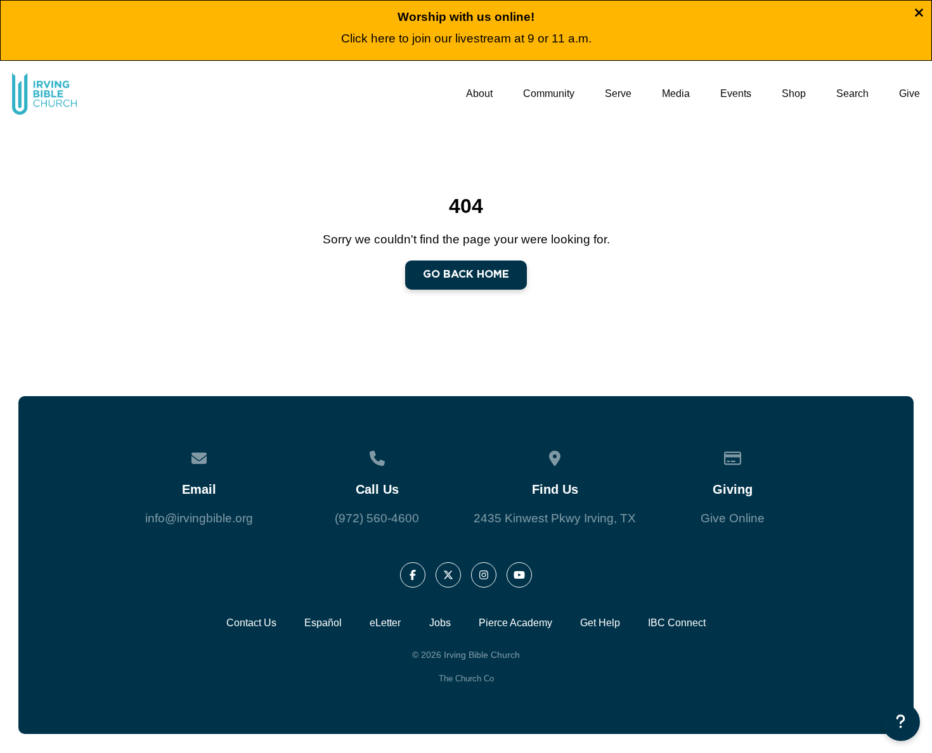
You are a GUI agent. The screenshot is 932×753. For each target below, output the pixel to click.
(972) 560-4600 (377, 518)
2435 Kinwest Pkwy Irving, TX (555, 518)
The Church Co (466, 678)
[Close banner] (919, 15)
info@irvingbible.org (199, 518)
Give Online (733, 518)
